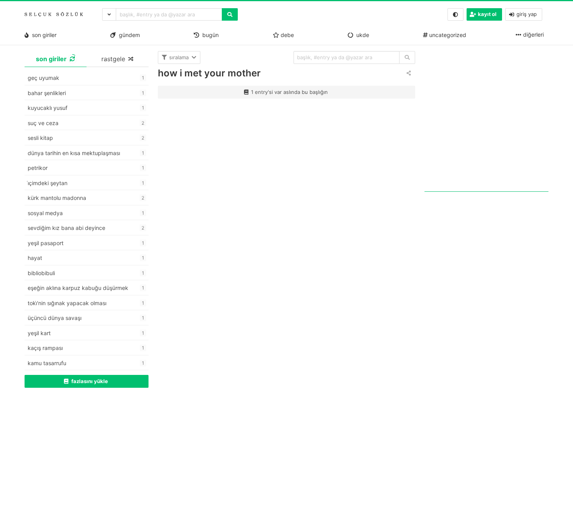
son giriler (43, 35)
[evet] (407, 57)
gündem (128, 35)
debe (286, 35)
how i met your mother (209, 73)
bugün (209, 35)
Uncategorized (447, 35)
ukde (361, 35)
